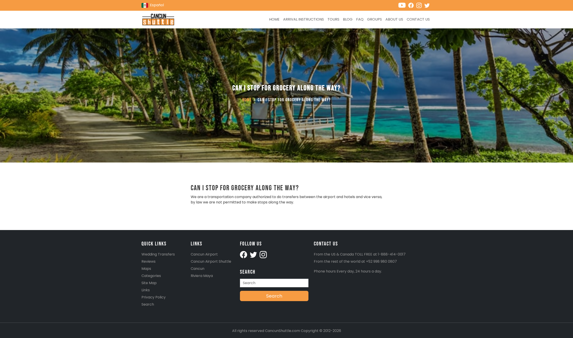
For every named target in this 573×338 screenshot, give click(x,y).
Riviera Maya (202, 275)
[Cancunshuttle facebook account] (244, 254)
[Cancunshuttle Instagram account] (420, 5)
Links (145, 290)
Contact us (418, 19)
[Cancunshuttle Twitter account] (428, 5)
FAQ (359, 19)
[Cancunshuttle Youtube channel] (403, 5)
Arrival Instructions (303, 19)
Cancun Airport (204, 254)
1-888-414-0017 (392, 254)
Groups (374, 19)
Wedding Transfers (158, 254)
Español (157, 5)
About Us (394, 19)
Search (147, 304)
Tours (333, 19)
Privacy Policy (153, 297)
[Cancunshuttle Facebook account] (412, 5)
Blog (348, 19)
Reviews (148, 261)
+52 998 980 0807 (381, 261)
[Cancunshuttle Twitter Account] (254, 254)
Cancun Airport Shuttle (211, 261)
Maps (146, 268)
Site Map (149, 282)
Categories (151, 275)
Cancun (197, 268)
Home (274, 19)
